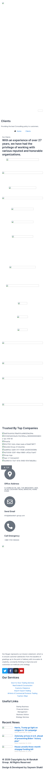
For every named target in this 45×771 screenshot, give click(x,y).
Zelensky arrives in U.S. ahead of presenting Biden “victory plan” (29, 738)
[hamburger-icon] (40, 111)
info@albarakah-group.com (14, 516)
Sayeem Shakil (35, 767)
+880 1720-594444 (11, 540)
